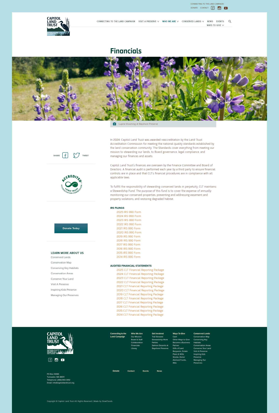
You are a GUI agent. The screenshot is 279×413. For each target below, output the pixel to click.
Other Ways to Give (181, 339)
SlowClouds (107, 401)
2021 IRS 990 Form (128, 228)
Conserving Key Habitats (64, 268)
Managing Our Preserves (64, 295)
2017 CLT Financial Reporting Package (140, 302)
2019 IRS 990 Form (128, 236)
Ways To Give (214, 25)
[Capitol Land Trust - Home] (58, 35)
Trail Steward (157, 337)
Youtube (63, 360)
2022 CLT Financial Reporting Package (140, 282)
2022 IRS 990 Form (129, 224)
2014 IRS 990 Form (128, 257)
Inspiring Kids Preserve (64, 289)
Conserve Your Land (62, 279)
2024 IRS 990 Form (129, 216)
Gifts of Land (178, 348)
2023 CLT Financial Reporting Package (140, 278)
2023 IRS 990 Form (129, 220)
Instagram (219, 8)
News (210, 21)
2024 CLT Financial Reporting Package (140, 274)
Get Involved (158, 333)
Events (220, 21)
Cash (175, 337)
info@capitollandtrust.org (63, 383)
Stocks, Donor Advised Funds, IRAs (179, 360)
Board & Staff (136, 339)
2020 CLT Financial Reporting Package (140, 290)
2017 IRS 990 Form (128, 244)
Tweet (85, 155)
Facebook (213, 8)
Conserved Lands (191, 21)
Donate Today (71, 228)
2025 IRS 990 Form (129, 212)
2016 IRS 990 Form (128, 248)
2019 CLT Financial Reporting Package (140, 294)
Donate (194, 8)
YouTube (226, 8)
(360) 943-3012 (63, 380)
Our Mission (136, 337)
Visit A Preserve (147, 21)
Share (56, 155)
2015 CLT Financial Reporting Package (140, 310)
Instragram (56, 360)
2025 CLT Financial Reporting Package (140, 270)
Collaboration (137, 342)
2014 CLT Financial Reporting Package (140, 314)
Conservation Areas (62, 273)
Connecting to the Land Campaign (207, 4)
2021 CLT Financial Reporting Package (140, 286)
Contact (204, 8)
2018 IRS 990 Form (128, 240)
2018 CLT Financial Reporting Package (140, 298)
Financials (135, 345)
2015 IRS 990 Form (128, 253)
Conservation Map (61, 262)
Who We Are (169, 21)
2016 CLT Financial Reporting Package (140, 306)
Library (134, 348)
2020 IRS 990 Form (129, 232)
